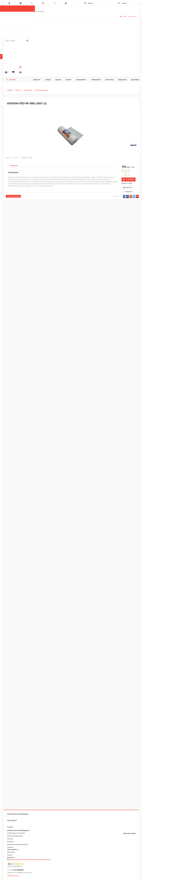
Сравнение (128, 187)
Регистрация (132, 16)
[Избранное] (13, 72)
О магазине (80, 80)
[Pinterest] (137, 196)
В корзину (130, 179)
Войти (125, 16)
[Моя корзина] (6, 72)
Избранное (128, 191)
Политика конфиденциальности (17, 844)
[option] (72, 138)
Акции (58, 80)
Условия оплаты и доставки (16, 833)
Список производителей (15, 836)
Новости (36, 80)
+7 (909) (17, 870)
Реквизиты (96, 80)
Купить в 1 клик (127, 183)
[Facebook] (127, 196)
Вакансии (122, 80)
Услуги (68, 80)
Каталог (12, 80)
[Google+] (131, 196)
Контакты (41, 11)
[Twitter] (134, 196)
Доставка (135, 80)
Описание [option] (14, 166)
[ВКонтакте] (124, 196)
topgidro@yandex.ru (13, 875)
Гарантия (10, 838)
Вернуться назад (14, 196)
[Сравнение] (20, 72)
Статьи (48, 80)
